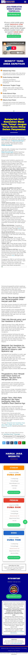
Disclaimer (17, 648)
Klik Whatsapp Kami (14, 14)
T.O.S (22, 648)
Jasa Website (16, 650)
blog (19, 228)
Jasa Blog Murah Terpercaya (11, 434)
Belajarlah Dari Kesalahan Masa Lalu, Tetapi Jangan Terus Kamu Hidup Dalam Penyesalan (13, 424)
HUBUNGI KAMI (14, 596)
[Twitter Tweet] (4, 443)
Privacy (13, 648)
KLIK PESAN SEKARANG (16, 643)
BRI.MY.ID (4, 648)
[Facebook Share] (8, 443)
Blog (25, 648)
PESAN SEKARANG (14, 492)
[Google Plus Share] (12, 443)
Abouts (8, 648)
